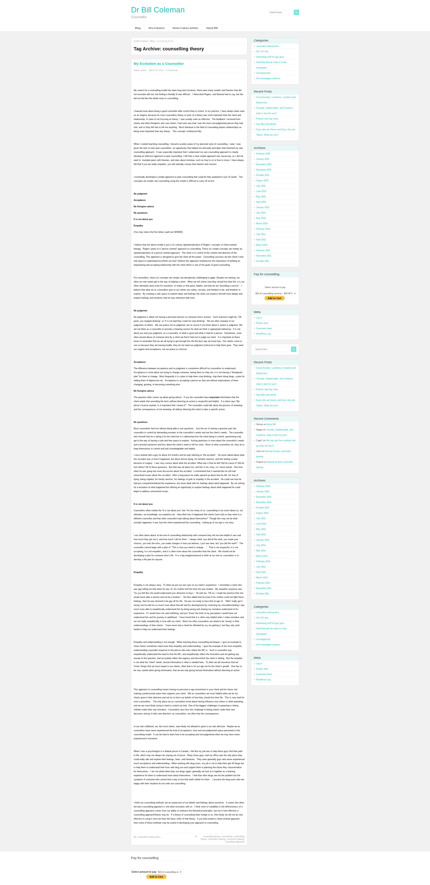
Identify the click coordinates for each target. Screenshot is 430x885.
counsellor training (216, 839)
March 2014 (262, 223)
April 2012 (261, 239)
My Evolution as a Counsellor (159, 63)
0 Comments (172, 70)
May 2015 (261, 196)
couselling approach (235, 841)
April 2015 (261, 202)
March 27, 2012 (156, 70)
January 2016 (262, 159)
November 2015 (263, 169)
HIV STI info (262, 51)
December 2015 (263, 164)
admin (143, 70)
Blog (138, 28)
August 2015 (262, 180)
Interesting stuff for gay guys (270, 57)
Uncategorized (263, 73)
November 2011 (263, 255)
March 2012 (262, 245)
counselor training (235, 839)
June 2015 (261, 191)
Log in (259, 317)
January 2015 (262, 207)
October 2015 (262, 175)
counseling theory (211, 836)
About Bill (212, 28)
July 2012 (261, 234)
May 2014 (261, 218)
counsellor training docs (148, 837)
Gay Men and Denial (266, 124)
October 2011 (262, 261)
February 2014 (263, 229)
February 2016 (263, 153)
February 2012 (263, 250)
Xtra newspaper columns (268, 78)
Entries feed (262, 323)
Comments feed (264, 328)
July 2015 (261, 186)
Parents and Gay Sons (267, 118)
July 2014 (261, 212)
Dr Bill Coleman (158, 9)
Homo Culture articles (185, 28)
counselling (226, 836)
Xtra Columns (156, 28)
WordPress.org (263, 334)
